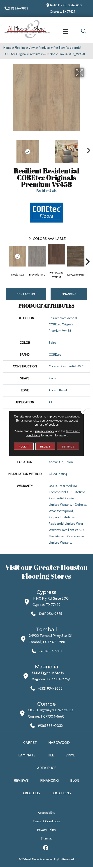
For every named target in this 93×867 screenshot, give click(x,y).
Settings (68, 446)
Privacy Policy (46, 830)
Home (7, 47)
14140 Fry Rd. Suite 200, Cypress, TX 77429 (66, 8)
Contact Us (26, 294)
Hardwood (59, 742)
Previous (5, 149)
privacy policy (44, 431)
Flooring (20, 47)
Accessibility (46, 813)
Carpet (30, 742)
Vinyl (32, 47)
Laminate (26, 755)
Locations (61, 793)
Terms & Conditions (47, 821)
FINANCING (69, 294)
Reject (45, 446)
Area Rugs (46, 768)
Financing (49, 780)
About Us (31, 793)
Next (87, 149)
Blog (74, 780)
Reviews (21, 780)
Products (44, 47)
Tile (50, 755)
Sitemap (47, 838)
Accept (24, 446)
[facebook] (46, 848)
